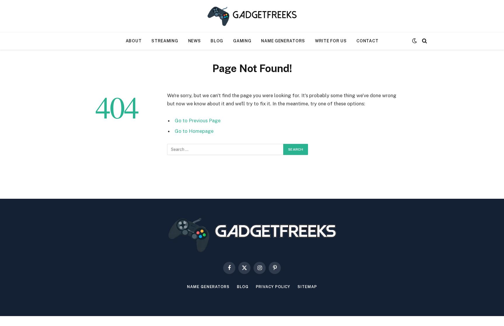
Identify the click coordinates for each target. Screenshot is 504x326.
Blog (217, 41)
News (194, 41)
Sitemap (307, 287)
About (134, 41)
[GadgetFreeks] (252, 16)
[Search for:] (225, 149)
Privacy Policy (273, 287)
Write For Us (330, 41)
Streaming (164, 41)
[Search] (424, 41)
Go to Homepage (194, 131)
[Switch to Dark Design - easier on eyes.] (414, 40)
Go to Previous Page (197, 120)
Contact (367, 41)
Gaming (242, 41)
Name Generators (283, 41)
